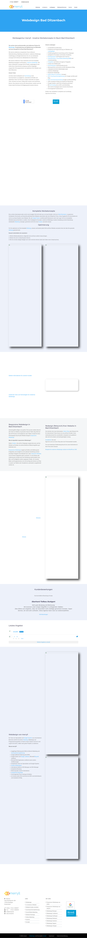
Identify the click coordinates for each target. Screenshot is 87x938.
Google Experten (28, 737)
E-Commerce (58, 74)
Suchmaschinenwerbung (57, 79)
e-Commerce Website (31, 904)
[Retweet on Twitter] (16, 639)
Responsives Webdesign (15, 450)
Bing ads (36, 756)
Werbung (29, 228)
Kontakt (75, 7)
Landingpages (52, 7)
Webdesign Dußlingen (52, 915)
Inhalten (14, 443)
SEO (49, 76)
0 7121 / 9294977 (14, 2)
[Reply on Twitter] (14, 639)
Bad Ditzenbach (62, 214)
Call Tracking (53, 85)
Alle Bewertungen (43, 614)
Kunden (40, 221)
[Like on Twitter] (19, 639)
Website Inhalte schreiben (32, 907)
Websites (38, 517)
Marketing (17, 221)
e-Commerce (44, 7)
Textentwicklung (52, 58)
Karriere (70, 7)
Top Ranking (27, 75)
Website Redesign (30, 914)
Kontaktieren (48, 439)
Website (24, 536)
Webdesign (38, 7)
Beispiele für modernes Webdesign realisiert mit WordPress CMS (61, 449)
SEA (49, 79)
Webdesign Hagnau (51, 923)
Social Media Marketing (62, 58)
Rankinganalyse (52, 56)
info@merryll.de (10, 911)
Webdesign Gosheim (52, 920)
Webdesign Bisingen (52, 911)
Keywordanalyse (52, 65)
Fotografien (50, 62)
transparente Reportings (17, 772)
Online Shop (51, 74)
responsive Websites (36, 453)
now (17, 636)
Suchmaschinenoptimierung (58, 76)
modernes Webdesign (32, 62)
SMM (69, 58)
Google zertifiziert (25, 756)
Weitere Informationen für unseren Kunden (20, 375)
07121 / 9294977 (14, 908)
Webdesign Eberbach (52, 918)
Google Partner (36, 218)
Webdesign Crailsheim (52, 913)
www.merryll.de (10, 913)
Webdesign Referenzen (61, 7)
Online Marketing (30, 917)
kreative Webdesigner (16, 765)
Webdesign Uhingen (52, 925)
